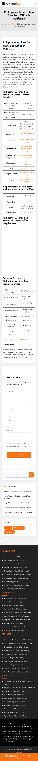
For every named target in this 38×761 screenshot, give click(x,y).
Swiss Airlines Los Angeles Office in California (18, 512)
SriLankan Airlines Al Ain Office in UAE (15, 654)
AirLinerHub (5, 24)
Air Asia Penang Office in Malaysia (14, 702)
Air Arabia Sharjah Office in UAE (14, 665)
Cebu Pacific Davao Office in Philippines (15, 609)
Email (9, 420)
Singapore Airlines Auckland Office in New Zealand (19, 687)
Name (9, 410)
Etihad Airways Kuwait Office (13, 557)
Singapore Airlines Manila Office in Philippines (17, 620)
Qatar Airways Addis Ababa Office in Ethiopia (18, 643)
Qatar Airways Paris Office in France (15, 560)
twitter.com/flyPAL (27, 168)
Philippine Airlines (18, 528)
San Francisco (9, 532)
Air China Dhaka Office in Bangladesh (15, 705)
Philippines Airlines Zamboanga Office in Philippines (19, 640)
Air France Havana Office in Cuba (14, 712)
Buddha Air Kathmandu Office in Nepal (15, 661)
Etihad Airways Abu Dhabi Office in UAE (16, 578)
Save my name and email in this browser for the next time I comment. (18, 445)
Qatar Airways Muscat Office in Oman (15, 698)
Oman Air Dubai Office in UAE (13, 709)
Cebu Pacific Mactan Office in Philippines (16, 668)
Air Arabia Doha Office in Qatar (13, 623)
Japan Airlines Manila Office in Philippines (16, 691)
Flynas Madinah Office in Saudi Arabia (15, 716)
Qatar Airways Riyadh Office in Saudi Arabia (17, 672)
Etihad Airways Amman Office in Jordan (16, 647)
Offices (13, 24)
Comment (10, 391)
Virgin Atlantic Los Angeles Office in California (18, 503)
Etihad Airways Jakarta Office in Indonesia (17, 564)
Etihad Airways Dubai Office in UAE (15, 627)
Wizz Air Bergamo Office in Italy (14, 658)
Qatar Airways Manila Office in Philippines (16, 616)
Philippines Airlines (14, 340)
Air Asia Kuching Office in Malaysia (14, 589)
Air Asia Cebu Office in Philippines (14, 605)
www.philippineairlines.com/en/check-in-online (27, 148)
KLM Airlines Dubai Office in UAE (14, 695)
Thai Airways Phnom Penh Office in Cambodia (18, 574)
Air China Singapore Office (12, 582)
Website (9, 431)
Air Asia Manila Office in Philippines (14, 602)
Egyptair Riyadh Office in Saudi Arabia (15, 567)
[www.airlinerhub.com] (11, 4)
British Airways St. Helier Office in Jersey (16, 651)
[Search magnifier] (31, 474)
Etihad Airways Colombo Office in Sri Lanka (17, 613)
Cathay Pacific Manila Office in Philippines (16, 585)
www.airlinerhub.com (18, 749)
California (8, 528)
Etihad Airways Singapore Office (14, 630)
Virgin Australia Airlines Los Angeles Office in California (17, 497)
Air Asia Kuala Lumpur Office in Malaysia (16, 598)
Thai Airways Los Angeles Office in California (17, 508)
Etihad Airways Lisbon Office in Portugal (16, 571)
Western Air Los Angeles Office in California (17, 491)
